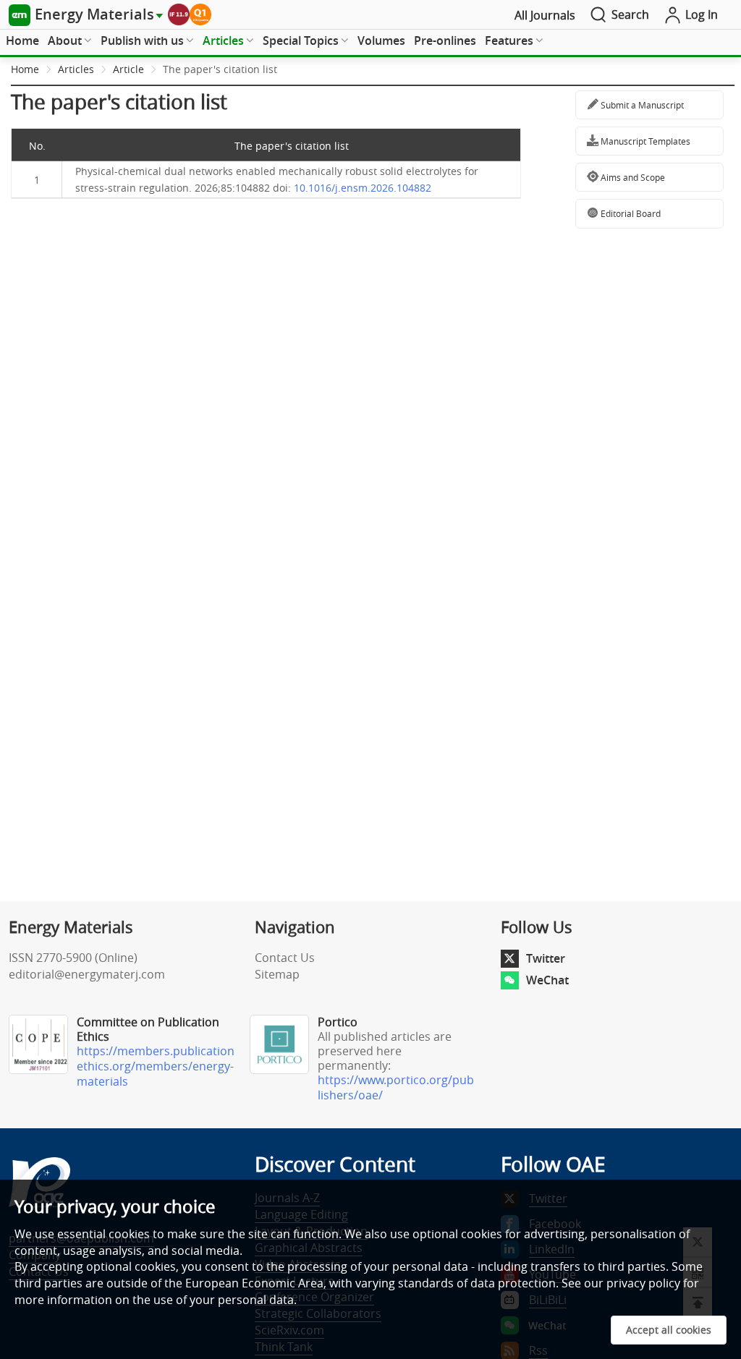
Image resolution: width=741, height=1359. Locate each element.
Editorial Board (629, 213)
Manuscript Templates (644, 141)
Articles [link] (76, 69)
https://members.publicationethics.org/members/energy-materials (155, 1066)
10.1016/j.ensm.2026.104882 (362, 188)
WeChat (547, 980)
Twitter (545, 958)
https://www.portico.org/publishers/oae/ (396, 1087)
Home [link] (25, 69)
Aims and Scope (631, 177)
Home (22, 40)
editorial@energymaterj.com (87, 974)
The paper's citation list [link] (220, 69)
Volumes (381, 40)
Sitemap (277, 974)
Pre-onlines (445, 40)
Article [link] (128, 69)
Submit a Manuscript (641, 105)
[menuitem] (22, 41)
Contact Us (285, 958)
